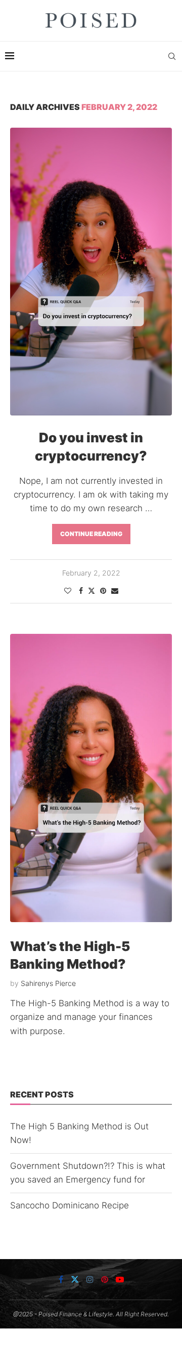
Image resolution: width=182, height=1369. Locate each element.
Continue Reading (91, 534)
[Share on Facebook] (81, 590)
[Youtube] (120, 1279)
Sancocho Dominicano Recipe (69, 1205)
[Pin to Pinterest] (103, 590)
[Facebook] (61, 1279)
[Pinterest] (104, 1279)
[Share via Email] (114, 590)
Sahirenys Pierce (48, 983)
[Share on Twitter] (91, 590)
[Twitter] (75, 1279)
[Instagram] (90, 1279)
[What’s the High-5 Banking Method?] (91, 778)
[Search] (172, 56)
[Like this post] (67, 590)
